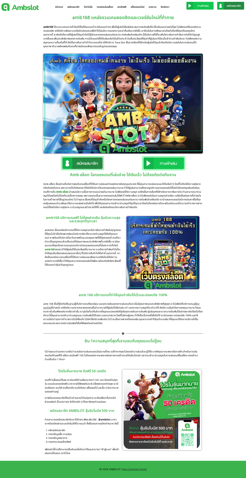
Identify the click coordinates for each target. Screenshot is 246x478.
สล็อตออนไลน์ (137, 7)
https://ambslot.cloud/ (134, 469)
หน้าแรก (59, 7)
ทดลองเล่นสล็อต (105, 7)
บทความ (152, 7)
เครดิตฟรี (121, 7)
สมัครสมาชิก (73, 7)
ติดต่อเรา (165, 7)
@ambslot (104, 420)
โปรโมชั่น (88, 7)
